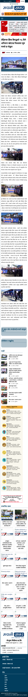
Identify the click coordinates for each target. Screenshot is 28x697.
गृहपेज (6, 675)
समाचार (6, 677)
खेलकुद (6, 688)
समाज (6, 684)
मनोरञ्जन (6, 690)
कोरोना (11, 27)
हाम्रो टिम (6, 693)
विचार (6, 686)
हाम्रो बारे (3, 693)
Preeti (18, 1)
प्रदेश (6, 682)
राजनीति (6, 680)
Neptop (25, 695)
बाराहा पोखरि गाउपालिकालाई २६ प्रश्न (17, 31)
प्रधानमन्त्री (12, 22)
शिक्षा (17, 24)
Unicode (22, 1)
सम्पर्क (9, 693)
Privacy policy (14, 693)
